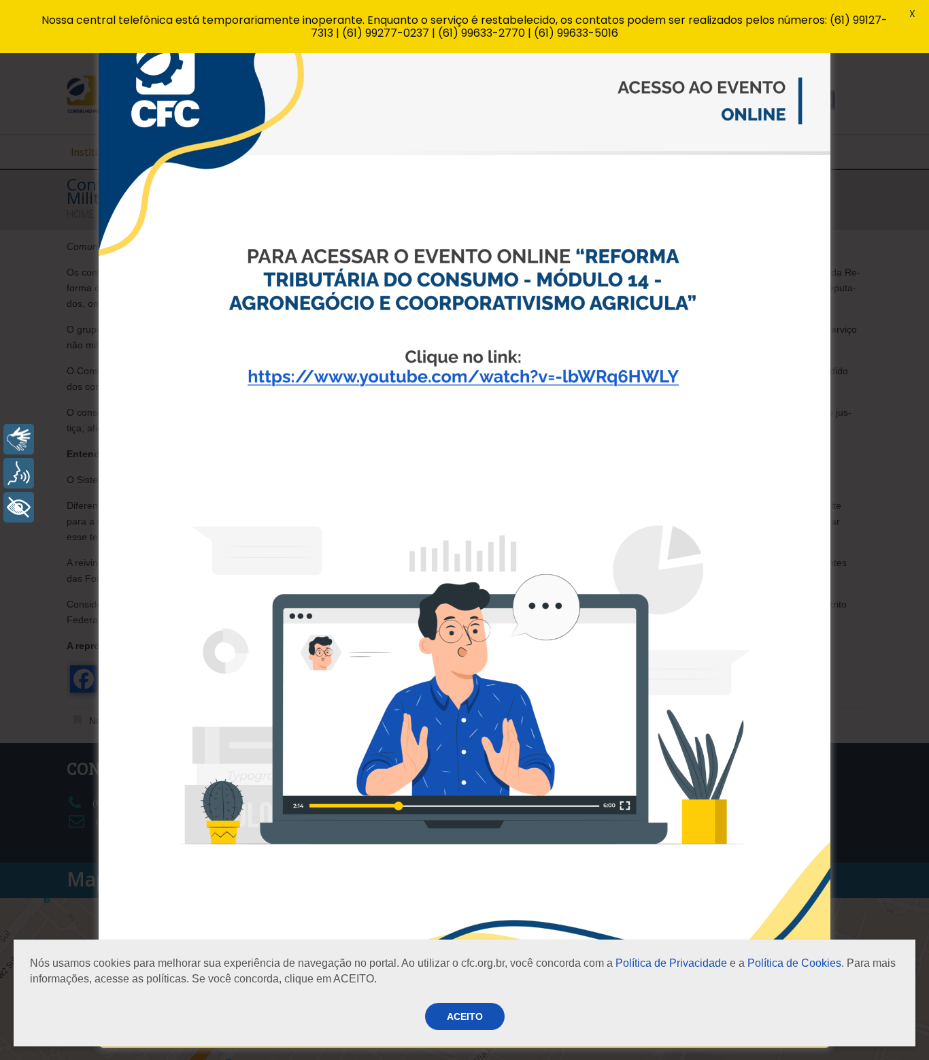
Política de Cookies (794, 963)
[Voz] (18, 473)
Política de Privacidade (671, 963)
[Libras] (18, 439)
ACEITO (465, 1016)
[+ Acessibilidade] (18, 507)
